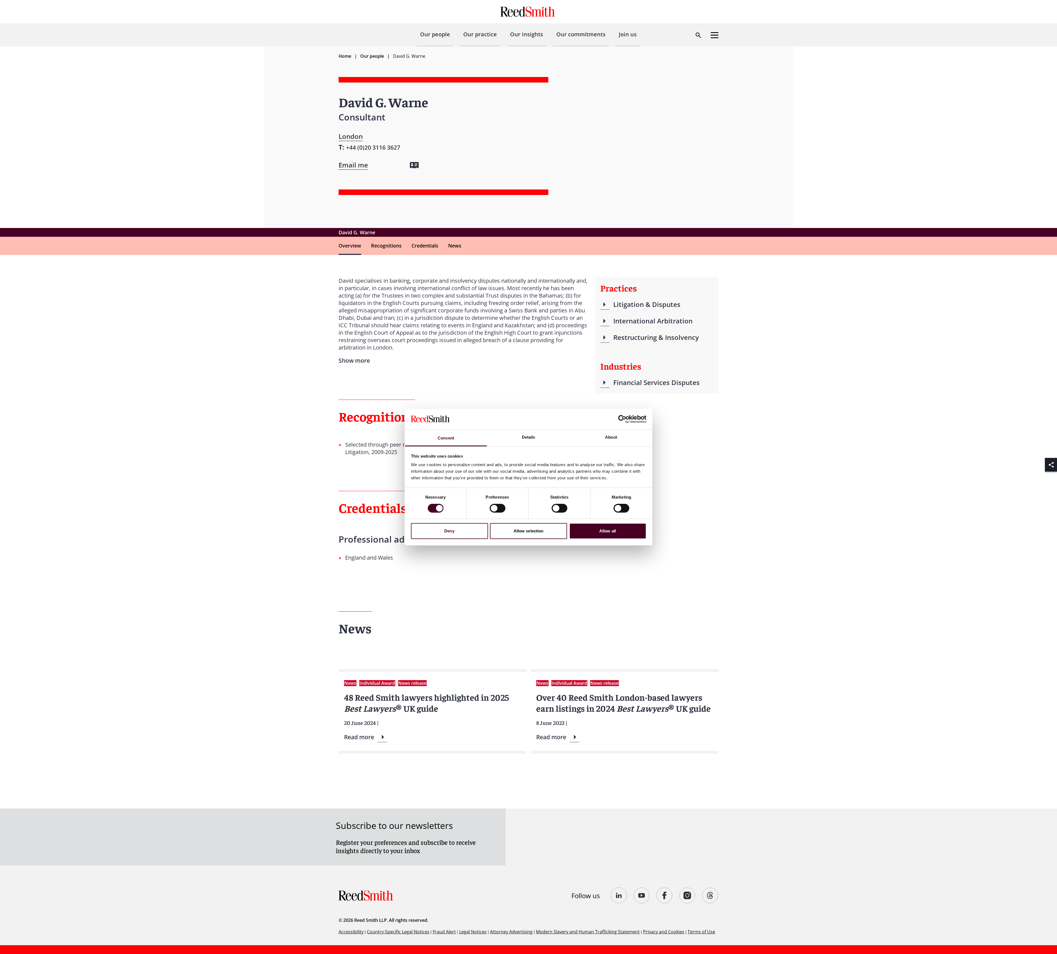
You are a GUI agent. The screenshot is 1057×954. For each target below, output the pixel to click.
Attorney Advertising (511, 932)
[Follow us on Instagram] (687, 895)
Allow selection (529, 531)
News (454, 245)
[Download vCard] (414, 165)
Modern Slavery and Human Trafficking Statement (588, 932)
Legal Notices (473, 932)
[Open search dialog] (698, 35)
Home (345, 56)
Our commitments (581, 34)
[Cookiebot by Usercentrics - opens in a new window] (622, 419)
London (351, 136)
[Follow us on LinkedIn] (619, 895)
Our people (435, 34)
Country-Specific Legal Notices (398, 932)
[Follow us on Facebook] (664, 895)
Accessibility (351, 932)
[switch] (497, 508)
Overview (350, 245)
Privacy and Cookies (663, 932)
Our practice (480, 34)
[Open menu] (714, 35)
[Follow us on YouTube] (642, 895)
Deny (449, 531)
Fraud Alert (444, 932)
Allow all (607, 531)
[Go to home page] (528, 11)
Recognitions (386, 245)
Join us (628, 34)
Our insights (526, 34)
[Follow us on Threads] (710, 895)
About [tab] (611, 437)
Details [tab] (528, 437)
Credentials (425, 245)
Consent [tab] (446, 438)
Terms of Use (701, 932)
